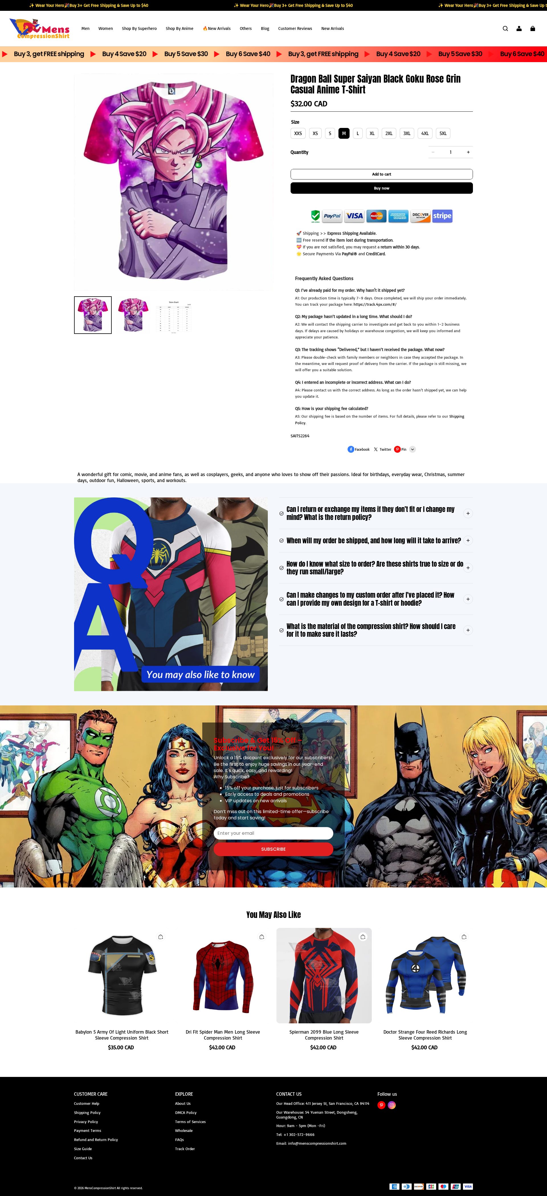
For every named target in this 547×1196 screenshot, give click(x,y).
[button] (505, 28)
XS (315, 133)
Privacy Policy (86, 1121)
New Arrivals (332, 28)
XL (372, 133)
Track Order (185, 1148)
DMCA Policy (186, 1112)
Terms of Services (190, 1121)
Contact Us (83, 1157)
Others (246, 28)
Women (106, 28)
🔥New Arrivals (217, 28)
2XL (389, 133)
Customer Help (86, 1103)
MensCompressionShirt (100, 1188)
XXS (298, 133)
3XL (407, 133)
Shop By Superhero (139, 28)
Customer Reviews (295, 28)
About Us (183, 1103)
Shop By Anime (179, 28)
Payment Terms (87, 1130)
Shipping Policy (87, 1112)
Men (85, 28)
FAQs (179, 1139)
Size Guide (83, 1148)
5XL (443, 133)
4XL (425, 133)
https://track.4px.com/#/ (375, 304)
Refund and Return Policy (96, 1139)
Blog (265, 28)
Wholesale (184, 1130)
